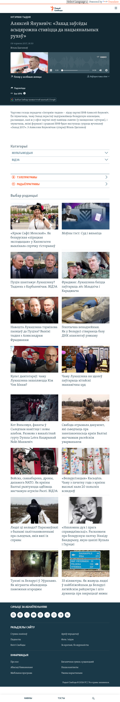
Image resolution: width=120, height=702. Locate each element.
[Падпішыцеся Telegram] (61, 615)
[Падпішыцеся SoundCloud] (47, 615)
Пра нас (15, 662)
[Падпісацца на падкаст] (40, 615)
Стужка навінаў (19, 634)
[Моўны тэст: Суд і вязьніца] (85, 216)
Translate (113, 2)
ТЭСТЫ (61, 698)
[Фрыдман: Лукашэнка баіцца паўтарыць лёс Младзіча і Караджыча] (85, 265)
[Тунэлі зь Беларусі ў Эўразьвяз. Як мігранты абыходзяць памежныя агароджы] (34, 563)
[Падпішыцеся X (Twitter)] (27, 615)
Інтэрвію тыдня (21, 17)
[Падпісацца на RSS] (67, 615)
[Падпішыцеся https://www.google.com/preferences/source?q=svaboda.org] (13, 615)
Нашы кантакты (69, 667)
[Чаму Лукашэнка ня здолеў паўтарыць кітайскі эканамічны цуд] (85, 359)
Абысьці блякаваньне (22, 667)
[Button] (18, 89)
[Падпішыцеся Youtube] (33, 615)
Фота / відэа (67, 639)
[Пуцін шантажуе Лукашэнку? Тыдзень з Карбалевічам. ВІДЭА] (34, 265)
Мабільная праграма (21, 673)
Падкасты (16, 639)
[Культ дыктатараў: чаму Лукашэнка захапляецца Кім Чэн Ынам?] (34, 359)
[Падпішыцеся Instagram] (54, 615)
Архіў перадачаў (70, 634)
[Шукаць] (93, 698)
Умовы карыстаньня (71, 673)
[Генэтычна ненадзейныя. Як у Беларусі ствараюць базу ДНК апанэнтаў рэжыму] (85, 310)
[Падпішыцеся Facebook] (20, 615)
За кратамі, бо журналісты (75, 645)
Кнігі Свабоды (18, 645)
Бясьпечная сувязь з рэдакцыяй (77, 662)
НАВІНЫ (28, 698)
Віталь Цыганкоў (19, 48)
